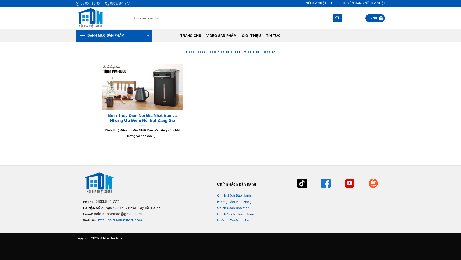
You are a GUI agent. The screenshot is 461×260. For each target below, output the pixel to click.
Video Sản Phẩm (221, 36)
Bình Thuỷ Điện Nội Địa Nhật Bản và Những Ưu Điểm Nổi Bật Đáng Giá (142, 118)
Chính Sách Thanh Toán (235, 214)
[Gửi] (337, 18)
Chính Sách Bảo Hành (234, 195)
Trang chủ (190, 36)
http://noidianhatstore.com (120, 220)
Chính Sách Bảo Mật (233, 208)
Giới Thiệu (251, 36)
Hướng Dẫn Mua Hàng (234, 202)
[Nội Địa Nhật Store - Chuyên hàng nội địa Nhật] (100, 18)
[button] (375, 18)
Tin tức (273, 36)
